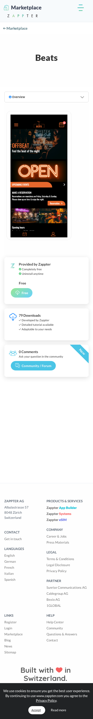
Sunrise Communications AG (66, 587)
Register (10, 622)
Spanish (9, 579)
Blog (7, 640)
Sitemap (10, 652)
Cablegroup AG (57, 593)
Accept (36, 710)
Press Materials (57, 542)
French (9, 567)
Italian (9, 573)
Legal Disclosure (58, 565)
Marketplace (16, 28)
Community (54, 628)
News (8, 646)
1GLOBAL (53, 605)
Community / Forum (36, 366)
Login (8, 628)
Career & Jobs (56, 536)
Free (25, 293)
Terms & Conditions (60, 559)
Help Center (55, 622)
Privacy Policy (56, 571)
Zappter (61, 508)
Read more (58, 710)
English (9, 555)
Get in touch (13, 539)
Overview (18, 97)
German (10, 561)
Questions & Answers (61, 634)
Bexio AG (53, 599)
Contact (52, 640)
